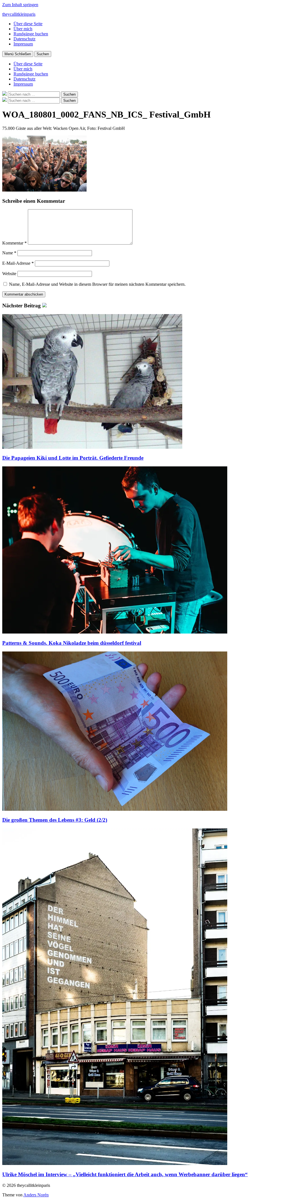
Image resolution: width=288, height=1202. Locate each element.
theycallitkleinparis (18, 14)
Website (9, 273)
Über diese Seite (28, 23)
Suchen (43, 54)
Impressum (23, 44)
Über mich (23, 28)
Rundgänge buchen (31, 33)
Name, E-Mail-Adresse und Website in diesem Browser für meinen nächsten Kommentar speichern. (97, 284)
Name (9, 252)
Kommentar (14, 243)
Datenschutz (24, 38)
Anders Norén (36, 1194)
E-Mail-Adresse (18, 263)
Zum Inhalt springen (20, 4)
